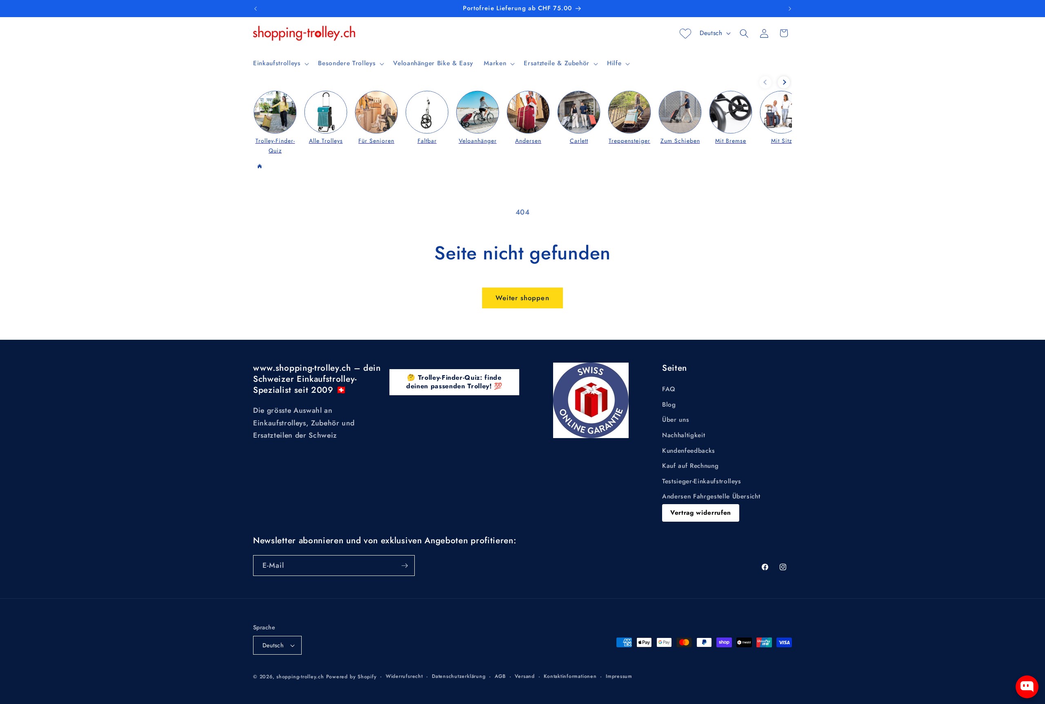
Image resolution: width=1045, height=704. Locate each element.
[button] (280, 63)
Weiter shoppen (522, 298)
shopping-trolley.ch (300, 676)
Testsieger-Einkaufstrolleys (701, 481)
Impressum (619, 676)
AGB (500, 676)
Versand (524, 676)
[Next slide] (784, 82)
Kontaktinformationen (570, 676)
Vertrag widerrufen (700, 512)
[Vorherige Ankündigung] (256, 8)
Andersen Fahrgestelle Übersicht (711, 496)
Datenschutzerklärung (458, 676)
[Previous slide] (765, 82)
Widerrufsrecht (404, 676)
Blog (669, 404)
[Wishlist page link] (685, 33)
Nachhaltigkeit (683, 435)
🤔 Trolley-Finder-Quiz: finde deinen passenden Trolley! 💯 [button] (454, 382)
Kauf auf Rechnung (690, 465)
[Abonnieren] (404, 565)
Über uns (675, 419)
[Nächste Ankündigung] (790, 8)
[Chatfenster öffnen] (1027, 686)
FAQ (669, 389)
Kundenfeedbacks (688, 450)
